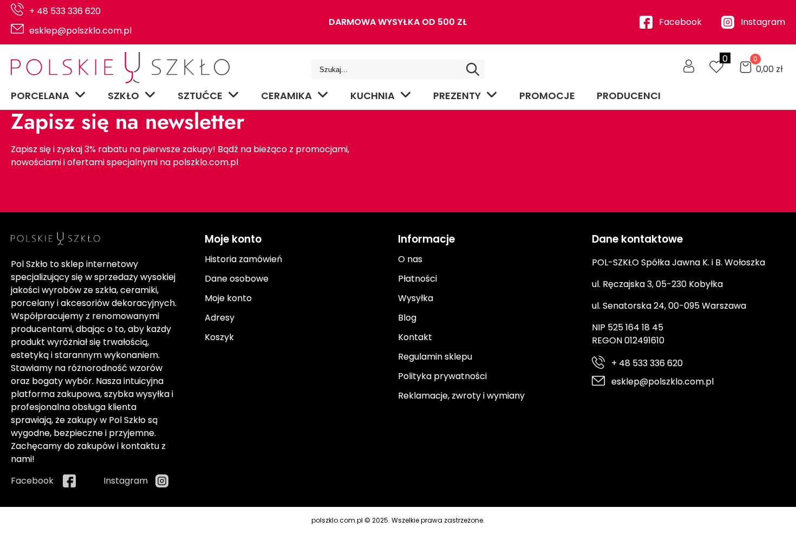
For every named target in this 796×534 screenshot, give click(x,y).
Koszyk (219, 337)
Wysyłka (415, 298)
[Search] (472, 69)
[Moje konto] (689, 66)
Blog (407, 317)
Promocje (547, 95)
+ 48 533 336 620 (65, 11)
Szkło (123, 95)
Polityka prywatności (442, 376)
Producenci (629, 95)
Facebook (680, 22)
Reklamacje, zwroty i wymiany (461, 395)
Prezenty (457, 95)
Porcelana (40, 95)
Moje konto (228, 298)
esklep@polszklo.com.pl (80, 30)
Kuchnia (372, 95)
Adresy (219, 317)
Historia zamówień (243, 259)
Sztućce (200, 95)
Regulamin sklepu (435, 356)
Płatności (417, 278)
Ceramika (286, 95)
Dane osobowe (237, 278)
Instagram (763, 22)
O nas (410, 259)
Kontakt (415, 337)
